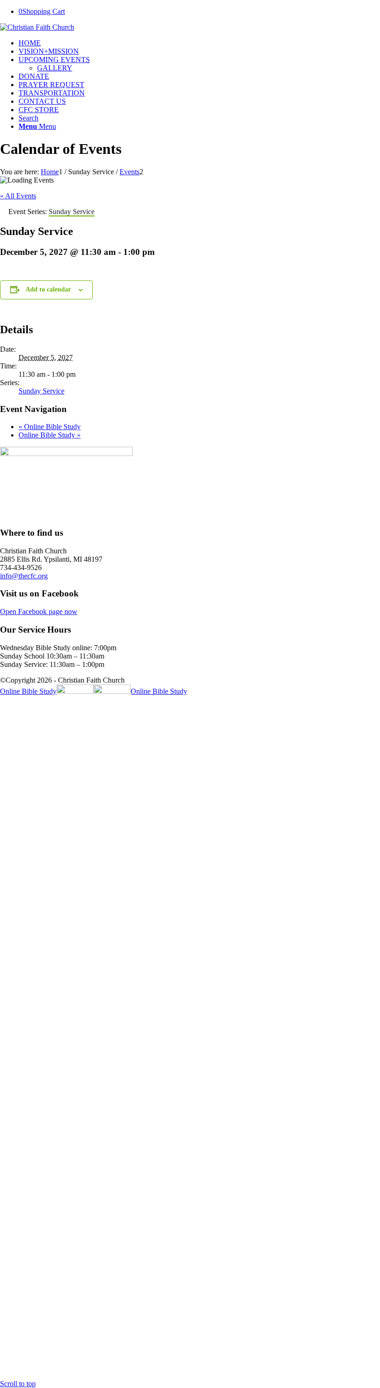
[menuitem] (199, 43)
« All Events (18, 196)
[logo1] (37, 27)
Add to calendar (48, 289)
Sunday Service (41, 391)
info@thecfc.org (24, 576)
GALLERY (54, 68)
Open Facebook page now (38, 611)
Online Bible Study (50, 427)
